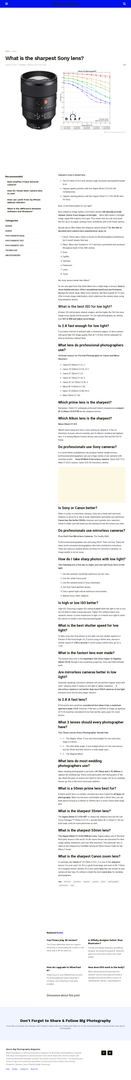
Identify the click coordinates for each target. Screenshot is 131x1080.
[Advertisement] (65, 29)
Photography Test (14, 241)
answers (77, 882)
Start (7, 1069)
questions (63, 885)
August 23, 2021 (11, 65)
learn (103, 882)
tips (72, 885)
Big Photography (65, 4)
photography (113, 882)
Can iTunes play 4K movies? (62, 940)
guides (95, 882)
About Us (34, 1069)
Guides (14, 51)
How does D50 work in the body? (106, 967)
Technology (11, 250)
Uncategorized (12, 255)
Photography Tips (14, 246)
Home (7, 51)
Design (8, 226)
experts (87, 882)
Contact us (24, 1069)
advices (67, 882)
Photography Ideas (14, 236)
